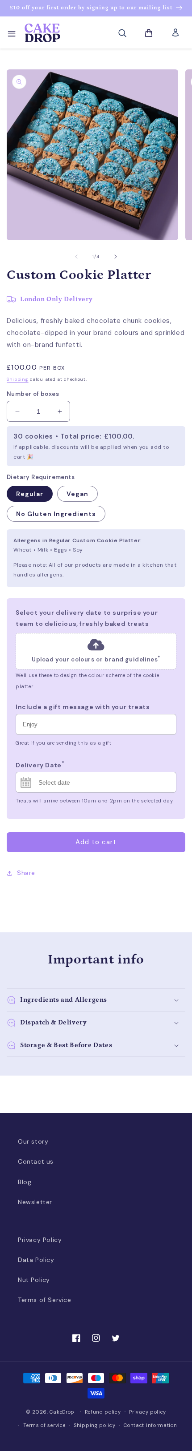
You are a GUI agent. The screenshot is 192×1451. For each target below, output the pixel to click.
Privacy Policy (40, 1240)
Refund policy (103, 1412)
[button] (11, 33)
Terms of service (44, 1425)
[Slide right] (115, 256)
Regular (29, 494)
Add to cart (96, 842)
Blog (24, 1182)
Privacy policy (147, 1412)
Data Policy (36, 1260)
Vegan (77, 494)
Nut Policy (34, 1280)
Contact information (150, 1425)
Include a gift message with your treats (83, 706)
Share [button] (26, 873)
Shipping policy (95, 1425)
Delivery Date (40, 764)
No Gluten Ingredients (56, 514)
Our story (33, 1141)
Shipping (18, 379)
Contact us (36, 1161)
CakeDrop (62, 1411)
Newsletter (35, 1202)
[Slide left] (76, 256)
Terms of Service (44, 1300)
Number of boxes (33, 394)
